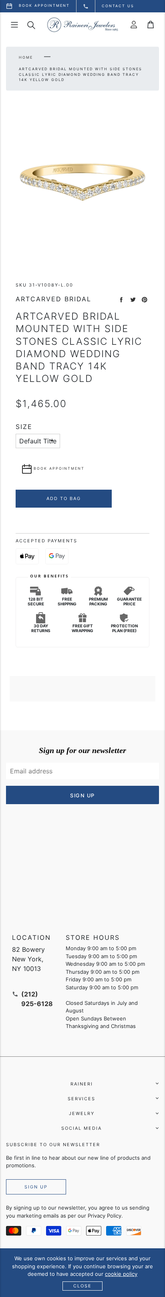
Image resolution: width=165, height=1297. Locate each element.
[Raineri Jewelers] (82, 25)
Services (81, 1098)
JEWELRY (82, 1113)
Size (24, 427)
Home (26, 57)
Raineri (81, 1084)
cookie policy (121, 1274)
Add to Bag (63, 498)
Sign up (36, 1187)
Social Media (81, 1128)
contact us (118, 6)
